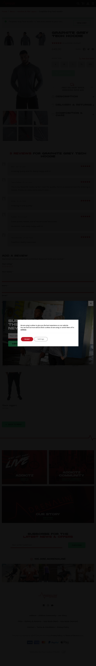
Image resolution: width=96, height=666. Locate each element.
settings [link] (23, 329)
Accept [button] (27, 339)
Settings (41, 339)
